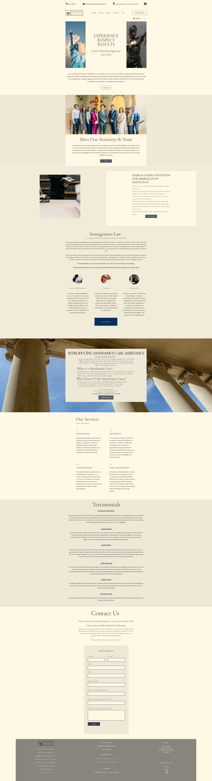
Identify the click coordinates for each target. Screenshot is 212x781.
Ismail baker (106, 545)
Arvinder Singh (106, 594)
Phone (89, 672)
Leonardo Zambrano (106, 511)
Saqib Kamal (106, 529)
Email (89, 664)
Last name (110, 656)
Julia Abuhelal (106, 563)
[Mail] (84, 4)
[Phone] (67, 4)
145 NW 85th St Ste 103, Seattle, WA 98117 (126, 4)
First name (90, 656)
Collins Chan (106, 579)
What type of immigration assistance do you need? (99, 699)
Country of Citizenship (93, 681)
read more (122, 522)
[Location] (114, 3)
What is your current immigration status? (97, 690)
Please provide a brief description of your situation (100, 708)
